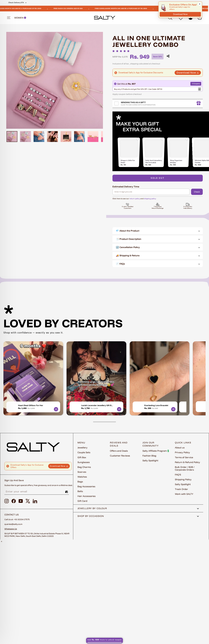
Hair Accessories (86, 496)
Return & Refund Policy (187, 462)
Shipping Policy (183, 479)
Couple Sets (83, 452)
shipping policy (150, 198)
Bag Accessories (86, 486)
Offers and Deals (119, 450)
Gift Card (82, 500)
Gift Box (81, 457)
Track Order (181, 489)
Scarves (81, 471)
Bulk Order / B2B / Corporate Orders (184, 468)
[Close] (199, 4)
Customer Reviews (120, 455)
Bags (80, 481)
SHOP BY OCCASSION (90, 516)
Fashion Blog (149, 455)
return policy (135, 198)
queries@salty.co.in (13, 524)
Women (19, 17)
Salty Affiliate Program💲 (156, 450)
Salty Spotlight (150, 460)
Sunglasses (83, 462)
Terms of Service (184, 457)
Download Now (186, 72)
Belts (80, 491)
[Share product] (168, 56)
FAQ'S (178, 474)
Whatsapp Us (10, 529)
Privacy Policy (182, 452)
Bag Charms (84, 467)
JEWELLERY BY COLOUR (92, 508)
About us (180, 447)
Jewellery (82, 447)
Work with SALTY (184, 494)
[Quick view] (56, 409)
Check (197, 192)
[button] (121, 51)
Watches (82, 476)
